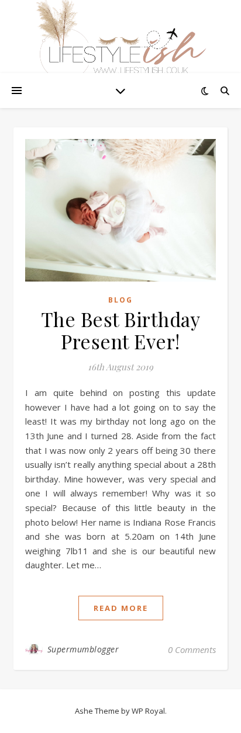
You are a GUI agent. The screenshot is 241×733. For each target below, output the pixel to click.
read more (121, 608)
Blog (120, 300)
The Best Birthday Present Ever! (121, 330)
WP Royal (148, 711)
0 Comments (192, 649)
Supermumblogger (83, 649)
